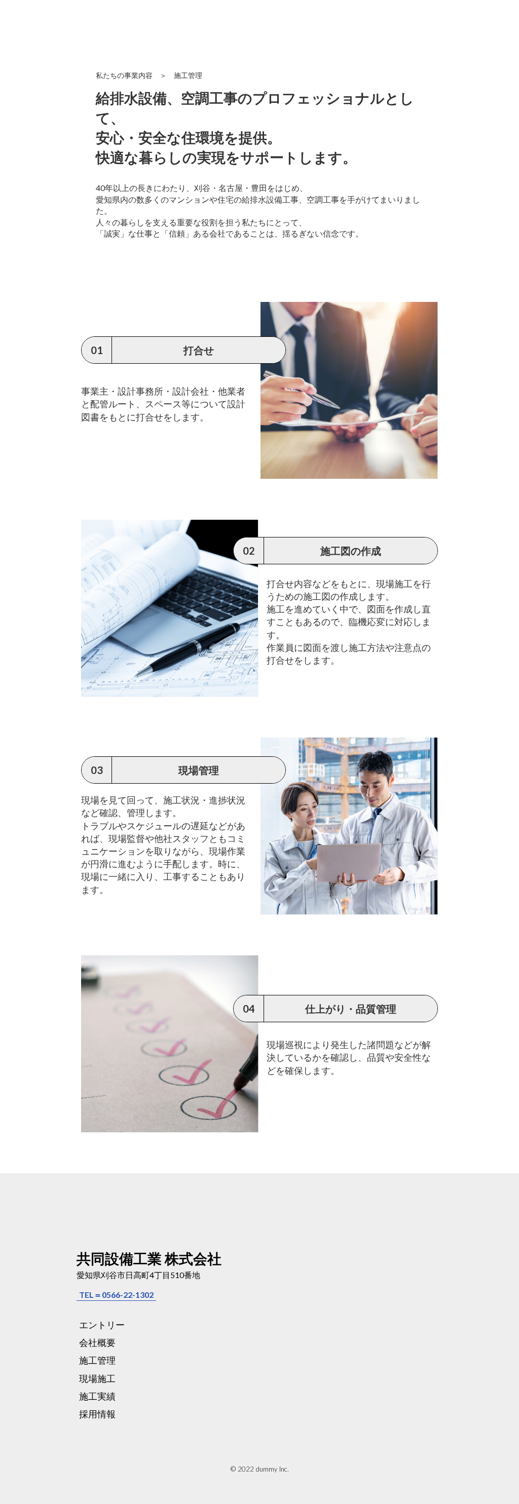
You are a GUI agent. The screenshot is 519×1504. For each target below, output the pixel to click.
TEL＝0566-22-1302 (116, 1294)
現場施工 (97, 1378)
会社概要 (97, 1342)
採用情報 (97, 1413)
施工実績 (97, 1396)
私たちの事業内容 (124, 75)
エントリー (102, 1324)
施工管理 (97, 1360)
